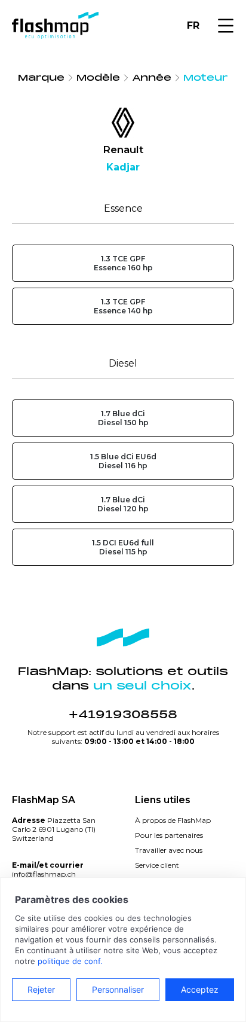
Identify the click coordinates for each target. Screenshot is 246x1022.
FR (193, 25)
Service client (157, 865)
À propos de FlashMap (173, 820)
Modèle (98, 77)
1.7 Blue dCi (123, 418)
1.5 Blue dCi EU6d (123, 461)
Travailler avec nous (168, 850)
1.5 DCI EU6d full (123, 547)
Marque (41, 77)
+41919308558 (123, 714)
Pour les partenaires (169, 835)
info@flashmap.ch (44, 874)
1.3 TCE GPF (123, 263)
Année (151, 77)
